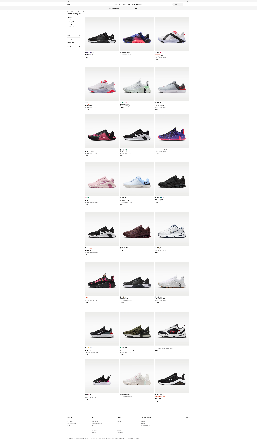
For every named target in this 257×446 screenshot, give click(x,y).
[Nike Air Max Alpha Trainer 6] (137, 329)
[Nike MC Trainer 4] (172, 84)
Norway (188, 417)
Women (124, 4)
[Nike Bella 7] (172, 376)
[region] (73, 35)
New (116, 4)
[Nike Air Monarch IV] (172, 229)
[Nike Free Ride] (102, 329)
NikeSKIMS (139, 4)
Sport (133, 4)
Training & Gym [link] (71, 21)
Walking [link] (70, 24)
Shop (136, 8)
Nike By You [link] (71, 26)
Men (120, 4)
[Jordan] (68, 1)
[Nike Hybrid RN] (172, 34)
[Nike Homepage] (69, 4)
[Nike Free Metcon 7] (137, 84)
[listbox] (186, 14)
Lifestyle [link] (70, 17)
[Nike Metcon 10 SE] (102, 131)
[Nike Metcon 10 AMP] (137, 34)
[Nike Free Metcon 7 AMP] (172, 131)
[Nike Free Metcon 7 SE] (102, 279)
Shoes (84, 11)
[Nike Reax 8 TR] (172, 179)
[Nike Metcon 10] (102, 34)
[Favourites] (185, 4)
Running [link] (70, 19)
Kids (129, 4)
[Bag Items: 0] (188, 4)
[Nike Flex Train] (137, 131)
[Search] (173, 4)
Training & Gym (70, 11)
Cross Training (79, 11)
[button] (73, 31)
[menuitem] (180, 1)
